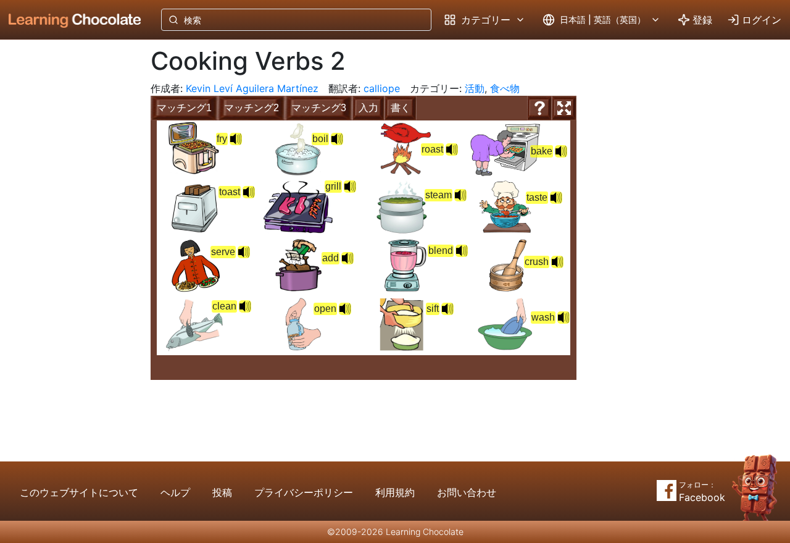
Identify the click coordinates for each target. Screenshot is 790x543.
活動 (474, 88)
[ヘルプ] (539, 108)
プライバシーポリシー (303, 492)
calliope (382, 88)
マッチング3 (318, 108)
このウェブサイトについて (79, 492)
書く (400, 108)
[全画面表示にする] (564, 108)
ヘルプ (175, 492)
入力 (368, 108)
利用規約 (395, 492)
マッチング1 (184, 108)
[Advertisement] (65, 244)
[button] (236, 139)
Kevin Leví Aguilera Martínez (252, 88)
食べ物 (505, 88)
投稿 (222, 492)
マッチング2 (251, 108)
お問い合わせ (466, 492)
